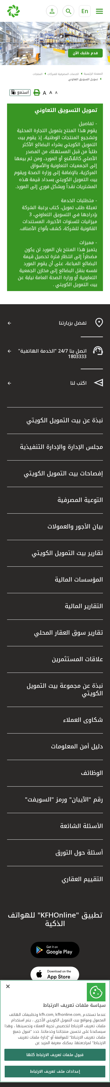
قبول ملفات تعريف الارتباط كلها (55, 1054)
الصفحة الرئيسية (93, 73)
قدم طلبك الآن (85, 53)
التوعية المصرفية (80, 499)
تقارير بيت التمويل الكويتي (67, 553)
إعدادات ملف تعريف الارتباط (55, 1071)
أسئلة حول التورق (79, 852)
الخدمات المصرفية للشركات (63, 74)
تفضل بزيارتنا (73, 323)
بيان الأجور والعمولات (75, 526)
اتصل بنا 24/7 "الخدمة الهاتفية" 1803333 (52, 353)
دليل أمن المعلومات (77, 746)
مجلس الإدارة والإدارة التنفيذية (61, 446)
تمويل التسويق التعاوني (83, 79)
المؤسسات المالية (79, 579)
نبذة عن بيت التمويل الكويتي (64, 420)
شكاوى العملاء (83, 719)
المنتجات (38, 74)
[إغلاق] (7, 986)
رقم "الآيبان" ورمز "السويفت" (64, 799)
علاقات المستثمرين (77, 659)
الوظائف (92, 772)
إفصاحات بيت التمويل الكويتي (63, 473)
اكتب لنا (78, 383)
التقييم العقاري (82, 879)
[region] (55, 1031)
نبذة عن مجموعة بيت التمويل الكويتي (65, 689)
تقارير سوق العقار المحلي (68, 632)
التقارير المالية (84, 606)
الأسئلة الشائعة (81, 826)
